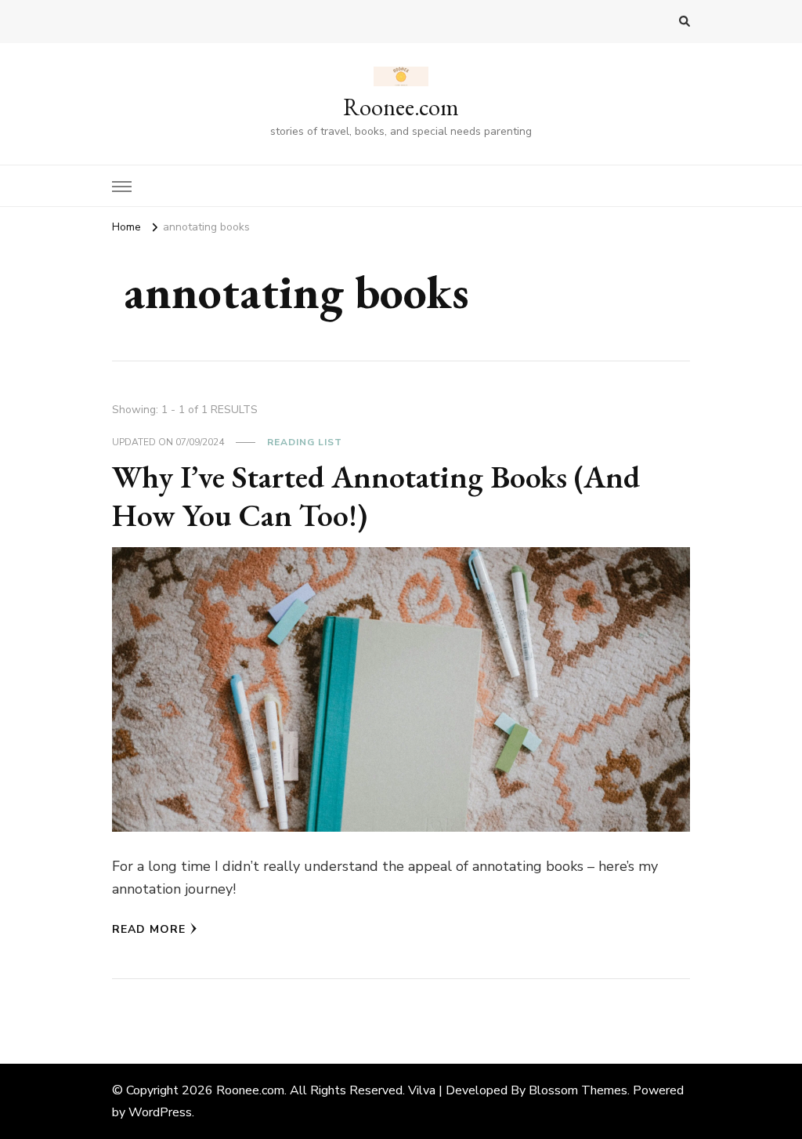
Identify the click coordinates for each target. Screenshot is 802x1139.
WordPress (160, 1112)
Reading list (304, 442)
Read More (149, 929)
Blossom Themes (578, 1090)
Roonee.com (401, 107)
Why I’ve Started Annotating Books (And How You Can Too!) (376, 496)
